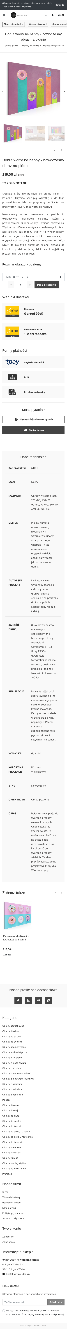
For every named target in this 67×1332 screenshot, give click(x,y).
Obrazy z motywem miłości (16, 1073)
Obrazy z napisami (12, 1084)
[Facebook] (18, 1000)
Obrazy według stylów (14, 1163)
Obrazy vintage (10, 1158)
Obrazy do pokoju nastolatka (17, 1136)
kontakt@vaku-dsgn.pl (16, 1274)
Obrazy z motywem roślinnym (18, 1078)
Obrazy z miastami (12, 1068)
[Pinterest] (38, 1000)
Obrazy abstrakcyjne (13, 24)
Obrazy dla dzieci (11, 1031)
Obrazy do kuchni (11, 1126)
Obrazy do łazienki (12, 1142)
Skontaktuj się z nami (13, 1218)
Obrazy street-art (11, 1152)
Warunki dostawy (11, 1197)
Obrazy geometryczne (14, 1047)
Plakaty (6, 1099)
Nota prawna (9, 1208)
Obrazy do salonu (11, 1036)
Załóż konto (8, 1242)
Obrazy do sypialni (12, 1041)
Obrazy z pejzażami (12, 1089)
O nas (5, 1192)
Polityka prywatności (13, 1213)
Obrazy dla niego (11, 1105)
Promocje (7, 1173)
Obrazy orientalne (11, 1147)
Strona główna (11, 46)
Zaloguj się (8, 1236)
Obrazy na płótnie (30, 46)
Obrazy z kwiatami (37, 24)
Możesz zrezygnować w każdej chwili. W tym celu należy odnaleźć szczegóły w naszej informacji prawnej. (35, 1312)
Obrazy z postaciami (13, 1094)
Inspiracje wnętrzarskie (53, 46)
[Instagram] (48, 1000)
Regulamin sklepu (11, 1202)
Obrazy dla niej (10, 1110)
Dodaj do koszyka (46, 284)
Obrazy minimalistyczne (14, 1052)
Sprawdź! (60, 5)
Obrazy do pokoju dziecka (16, 1131)
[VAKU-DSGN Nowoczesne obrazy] (18, 15)
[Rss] (28, 1000)
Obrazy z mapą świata (14, 1063)
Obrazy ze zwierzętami (14, 1168)
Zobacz (7, 954)
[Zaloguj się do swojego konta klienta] (52, 15)
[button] (61, 15)
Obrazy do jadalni (11, 1121)
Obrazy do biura (10, 1115)
